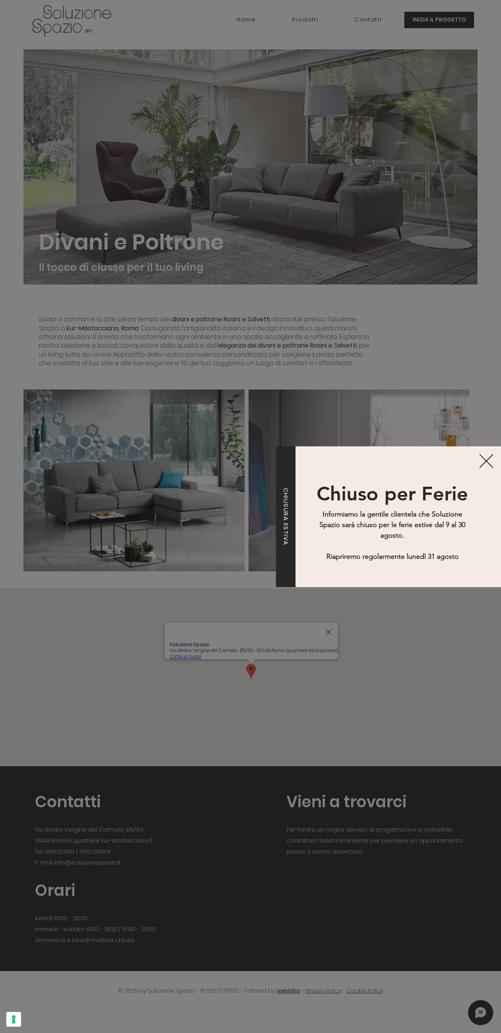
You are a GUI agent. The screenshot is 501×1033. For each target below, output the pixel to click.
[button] (486, 461)
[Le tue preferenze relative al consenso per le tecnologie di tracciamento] (13, 1019)
